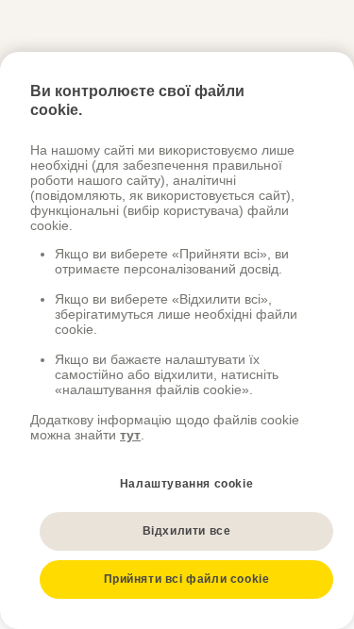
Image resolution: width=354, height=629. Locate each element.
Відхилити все (187, 531)
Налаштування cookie (186, 483)
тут (130, 434)
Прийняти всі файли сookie (187, 579)
